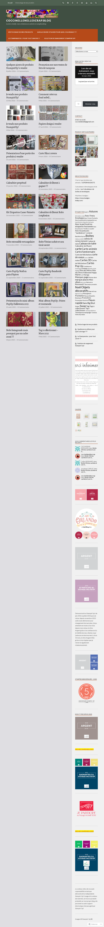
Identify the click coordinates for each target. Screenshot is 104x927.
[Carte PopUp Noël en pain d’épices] (20, 260)
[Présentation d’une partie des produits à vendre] (20, 142)
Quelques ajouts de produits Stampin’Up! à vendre (19, 66)
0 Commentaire (23, 71)
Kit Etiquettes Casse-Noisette (20, 212)
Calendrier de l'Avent (83, 246)
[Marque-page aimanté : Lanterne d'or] (92, 152)
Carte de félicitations (83, 255)
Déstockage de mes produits (24, 3)
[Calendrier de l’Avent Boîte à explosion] (53, 201)
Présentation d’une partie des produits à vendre (20, 155)
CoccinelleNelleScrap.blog (28, 20)
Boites (90, 235)
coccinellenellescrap (88, 454)
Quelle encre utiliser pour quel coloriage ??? (57, 32)
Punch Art (85, 300)
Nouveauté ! (80, 284)
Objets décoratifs (82, 288)
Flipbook (77, 270)
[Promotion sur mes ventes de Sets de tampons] (53, 53)
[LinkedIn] (91, 3)
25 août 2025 (11, 307)
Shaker (77, 306)
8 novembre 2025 (45, 219)
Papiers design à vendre (50, 123)
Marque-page (82, 277)
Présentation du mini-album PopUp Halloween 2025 (20, 302)
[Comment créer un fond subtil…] (53, 83)
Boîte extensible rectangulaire (20, 241)
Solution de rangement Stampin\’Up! (60, 38)
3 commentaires (28, 278)
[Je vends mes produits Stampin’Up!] (20, 83)
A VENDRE (89, 233)
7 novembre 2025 (12, 245)
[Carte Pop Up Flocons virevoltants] (80, 140)
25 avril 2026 (10, 160)
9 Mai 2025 (43, 336)
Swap (83, 305)
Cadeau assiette (79, 239)
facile (94, 268)
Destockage (78, 268)
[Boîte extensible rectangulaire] (20, 230)
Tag (87, 306)
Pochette (79, 295)
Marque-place (93, 277)
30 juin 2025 (10, 340)
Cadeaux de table (87, 243)
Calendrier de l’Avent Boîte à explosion (51, 214)
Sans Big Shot (89, 303)
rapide (78, 302)
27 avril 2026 (43, 127)
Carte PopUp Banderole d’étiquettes (50, 273)
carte (78, 248)
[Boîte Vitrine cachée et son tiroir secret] (53, 230)
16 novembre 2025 (13, 215)
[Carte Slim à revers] (53, 142)
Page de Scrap (92, 291)
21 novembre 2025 (45, 189)
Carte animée (89, 248)
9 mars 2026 (43, 156)
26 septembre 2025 (46, 248)
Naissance (89, 282)
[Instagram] (68, 3)
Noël (78, 287)
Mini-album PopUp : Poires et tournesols (52, 302)
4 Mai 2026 (10, 130)
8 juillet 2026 (11, 71)
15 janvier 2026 (11, 186)
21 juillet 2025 (44, 307)
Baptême (78, 236)
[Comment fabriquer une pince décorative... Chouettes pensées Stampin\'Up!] (80, 161)
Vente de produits (80, 314)
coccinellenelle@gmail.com (84, 122)
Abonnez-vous (90, 104)
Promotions (86, 298)
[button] (78, 416)
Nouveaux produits (91, 284)
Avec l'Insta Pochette (91, 218)
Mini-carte (83, 282)
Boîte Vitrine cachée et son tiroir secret (51, 243)
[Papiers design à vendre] (53, 113)
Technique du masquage (83, 312)
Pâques (91, 300)
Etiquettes (90, 268)
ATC (76, 216)
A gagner (86, 212)
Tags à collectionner (84, 307)
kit (80, 275)
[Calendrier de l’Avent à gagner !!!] (53, 171)
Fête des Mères (86, 270)
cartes (86, 257)
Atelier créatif (81, 216)
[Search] (96, 3)
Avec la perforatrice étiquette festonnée (84, 225)
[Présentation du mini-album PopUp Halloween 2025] (20, 289)
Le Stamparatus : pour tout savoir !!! (24, 38)
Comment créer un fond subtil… (48, 96)
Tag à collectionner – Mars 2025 (48, 332)
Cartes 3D (85, 260)
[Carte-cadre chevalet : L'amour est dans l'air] (92, 140)
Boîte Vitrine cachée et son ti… (88, 449)
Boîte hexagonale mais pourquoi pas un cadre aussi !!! (17, 333)
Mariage (86, 275)
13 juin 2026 (43, 71)
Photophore (87, 293)
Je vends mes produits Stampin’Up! (16, 96)
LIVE (82, 275)
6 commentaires (60, 248)
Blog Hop (83, 236)
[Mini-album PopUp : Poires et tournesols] (53, 289)
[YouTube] (86, 3)
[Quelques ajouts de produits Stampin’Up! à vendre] (20, 53)
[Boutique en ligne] (63, 3)
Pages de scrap (79, 293)
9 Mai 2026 (43, 101)
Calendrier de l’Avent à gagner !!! (49, 184)
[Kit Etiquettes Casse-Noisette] (20, 201)
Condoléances (87, 266)
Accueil (10, 3)
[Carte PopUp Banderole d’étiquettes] (53, 260)
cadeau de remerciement (84, 239)
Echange (84, 268)
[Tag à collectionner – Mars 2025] (53, 319)
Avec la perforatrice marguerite (84, 220)
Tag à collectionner (82, 309)
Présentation (78, 300)
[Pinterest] (82, 3)
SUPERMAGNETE (88, 182)
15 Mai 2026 (10, 101)
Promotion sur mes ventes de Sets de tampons (53, 66)
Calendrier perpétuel (16, 182)
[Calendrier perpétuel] (20, 171)
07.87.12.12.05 (80, 120)
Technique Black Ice (90, 310)
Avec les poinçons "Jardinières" (82, 232)
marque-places (82, 279)
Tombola (94, 312)
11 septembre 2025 (13, 278)
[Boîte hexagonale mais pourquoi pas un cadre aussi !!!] (20, 319)
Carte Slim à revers (48, 153)
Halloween (87, 273)
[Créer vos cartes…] (77, 3)
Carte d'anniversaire (85, 251)
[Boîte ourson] (80, 151)
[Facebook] (72, 3)
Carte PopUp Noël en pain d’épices (16, 273)
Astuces (93, 211)
